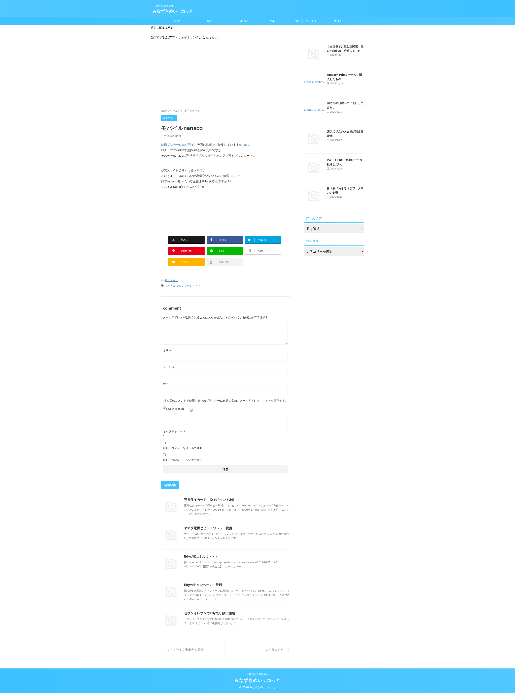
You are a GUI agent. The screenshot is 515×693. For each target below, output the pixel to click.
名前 (167, 350)
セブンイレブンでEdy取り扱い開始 (209, 613)
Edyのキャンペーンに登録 (203, 585)
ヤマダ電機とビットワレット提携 (208, 528)
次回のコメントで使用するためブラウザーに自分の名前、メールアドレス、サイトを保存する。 (227, 400)
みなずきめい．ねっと (173, 11)
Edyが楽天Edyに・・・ (201, 556)
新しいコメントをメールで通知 (182, 448)
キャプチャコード (174, 431)
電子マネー (171, 280)
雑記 (209, 21)
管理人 (338, 21)
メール (168, 367)
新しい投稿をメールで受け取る (182, 460)
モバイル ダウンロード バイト (183, 285)
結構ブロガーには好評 (176, 145)
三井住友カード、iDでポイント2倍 (209, 500)
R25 (209, 145)
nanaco (244, 145)
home (176, 21)
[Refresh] (192, 409)
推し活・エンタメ (305, 21)
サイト (167, 383)
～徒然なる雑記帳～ (257, 674)
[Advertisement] (225, 76)
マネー (273, 21)
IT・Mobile (241, 21)
